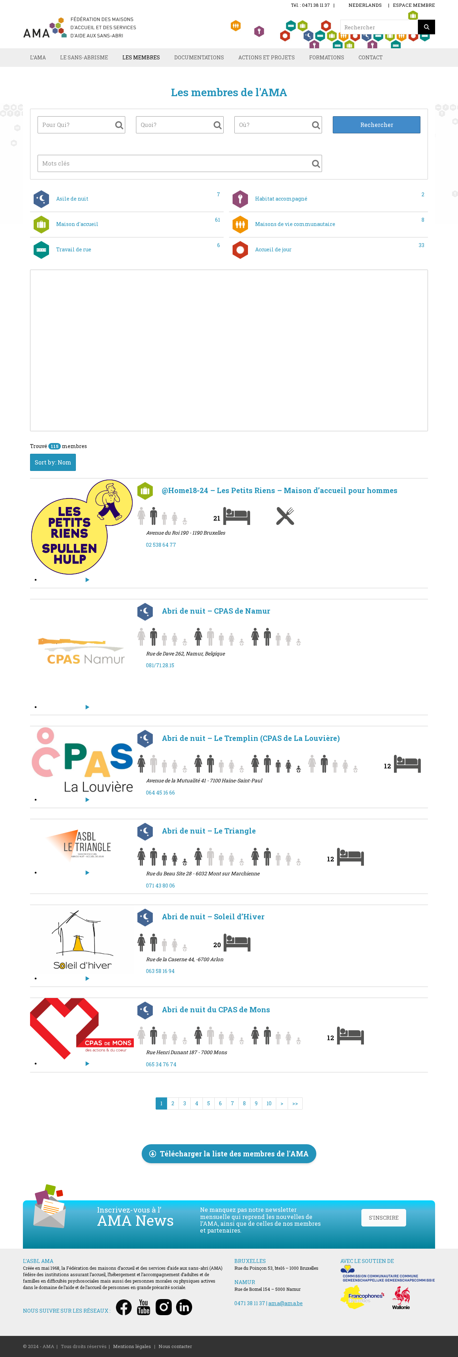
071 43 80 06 (160, 885)
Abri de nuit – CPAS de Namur (215, 610)
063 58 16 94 (160, 971)
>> (295, 1103)
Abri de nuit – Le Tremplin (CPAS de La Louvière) (250, 738)
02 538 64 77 (161, 544)
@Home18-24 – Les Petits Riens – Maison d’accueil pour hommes (279, 490)
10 (269, 1103)
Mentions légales (132, 1346)
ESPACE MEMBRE (414, 5)
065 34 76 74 (161, 1064)
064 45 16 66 (160, 792)
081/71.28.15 (160, 665)
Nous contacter (175, 1346)
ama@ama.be (285, 1303)
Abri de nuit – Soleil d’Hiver (212, 916)
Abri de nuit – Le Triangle (208, 830)
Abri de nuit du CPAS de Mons (215, 1009)
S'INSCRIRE (384, 1217)
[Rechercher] (426, 27)
